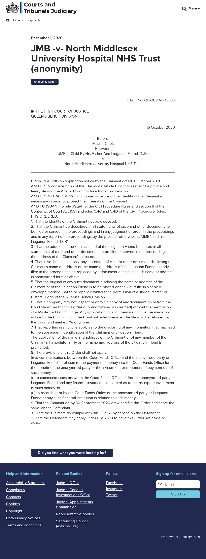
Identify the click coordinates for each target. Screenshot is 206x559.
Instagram (114, 489)
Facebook (114, 483)
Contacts (13, 497)
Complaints (15, 490)
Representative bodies (75, 514)
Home (16, 20)
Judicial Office (67, 483)
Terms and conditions (23, 525)
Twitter (111, 495)
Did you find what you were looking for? (72, 453)
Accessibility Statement (25, 483)
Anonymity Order (45, 81)
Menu (193, 8)
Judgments (33, 20)
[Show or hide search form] (184, 8)
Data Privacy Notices (23, 518)
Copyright (14, 511)
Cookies (13, 504)
